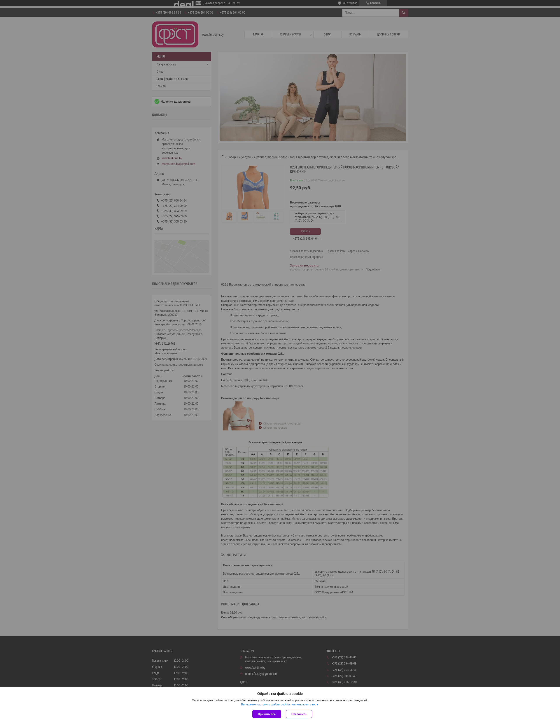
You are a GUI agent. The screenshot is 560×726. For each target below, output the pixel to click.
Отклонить (298, 714)
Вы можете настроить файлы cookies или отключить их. (278, 704)
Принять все (267, 714)
